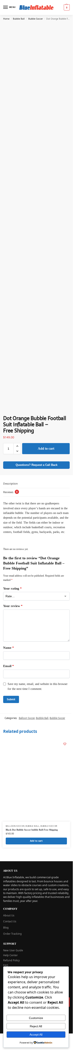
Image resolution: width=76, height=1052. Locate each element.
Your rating (12, 588)
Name (8, 647)
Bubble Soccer (35, 18)
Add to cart (46, 448)
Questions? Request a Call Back (36, 465)
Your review (13, 606)
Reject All (36, 1026)
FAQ (5, 965)
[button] (66, 7)
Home (6, 18)
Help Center (10, 955)
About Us (8, 915)
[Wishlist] (65, 744)
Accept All (36, 1034)
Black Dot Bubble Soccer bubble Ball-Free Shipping (32, 829)
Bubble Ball (19, 18)
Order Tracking (12, 934)
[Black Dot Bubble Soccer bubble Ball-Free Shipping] (36, 780)
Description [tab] (10, 483)
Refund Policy (11, 960)
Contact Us (9, 921)
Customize (36, 1018)
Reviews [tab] (10, 492)
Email (8, 666)
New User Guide (13, 950)
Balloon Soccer (27, 718)
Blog (6, 927)
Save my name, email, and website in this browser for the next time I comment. (38, 686)
